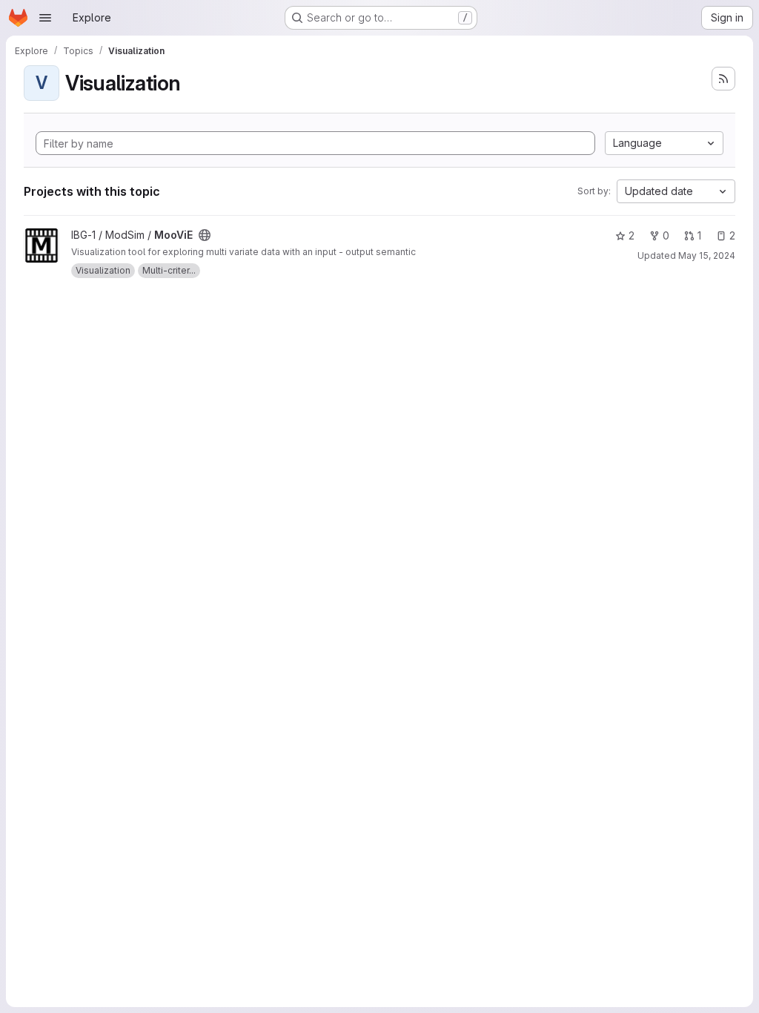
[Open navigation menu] (45, 18)
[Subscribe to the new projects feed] (723, 78)
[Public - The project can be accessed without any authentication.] (205, 235)
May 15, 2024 (706, 255)
